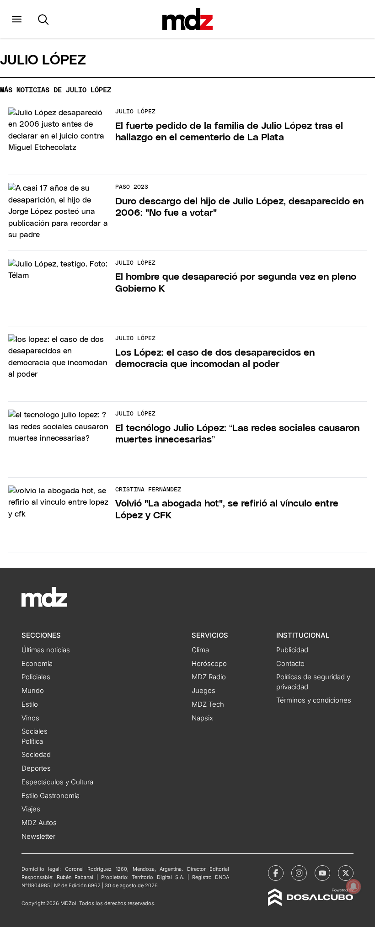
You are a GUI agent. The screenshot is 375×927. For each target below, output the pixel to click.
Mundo (32, 691)
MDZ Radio (209, 677)
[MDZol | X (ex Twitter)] (345, 873)
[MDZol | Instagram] (299, 873)
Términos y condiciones (313, 700)
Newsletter (38, 836)
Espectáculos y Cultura (57, 782)
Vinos (30, 718)
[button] (16, 19)
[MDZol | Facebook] (275, 873)
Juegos (203, 691)
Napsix (202, 718)
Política (32, 741)
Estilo (29, 704)
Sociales (34, 731)
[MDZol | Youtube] (322, 873)
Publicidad (292, 650)
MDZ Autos (39, 823)
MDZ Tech (208, 704)
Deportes (36, 768)
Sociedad (36, 755)
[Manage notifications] (353, 886)
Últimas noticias (45, 650)
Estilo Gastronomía (50, 796)
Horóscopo (209, 664)
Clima (200, 650)
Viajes (30, 809)
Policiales (35, 677)
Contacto (290, 664)
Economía (37, 664)
